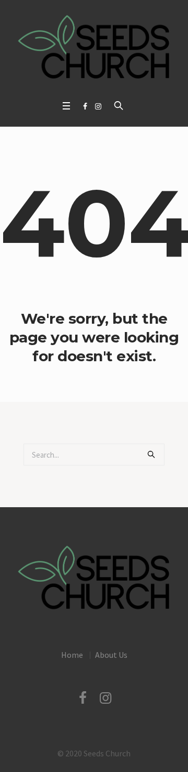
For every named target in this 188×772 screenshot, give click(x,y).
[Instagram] (98, 106)
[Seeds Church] (94, 47)
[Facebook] (85, 106)
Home (72, 655)
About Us (111, 655)
